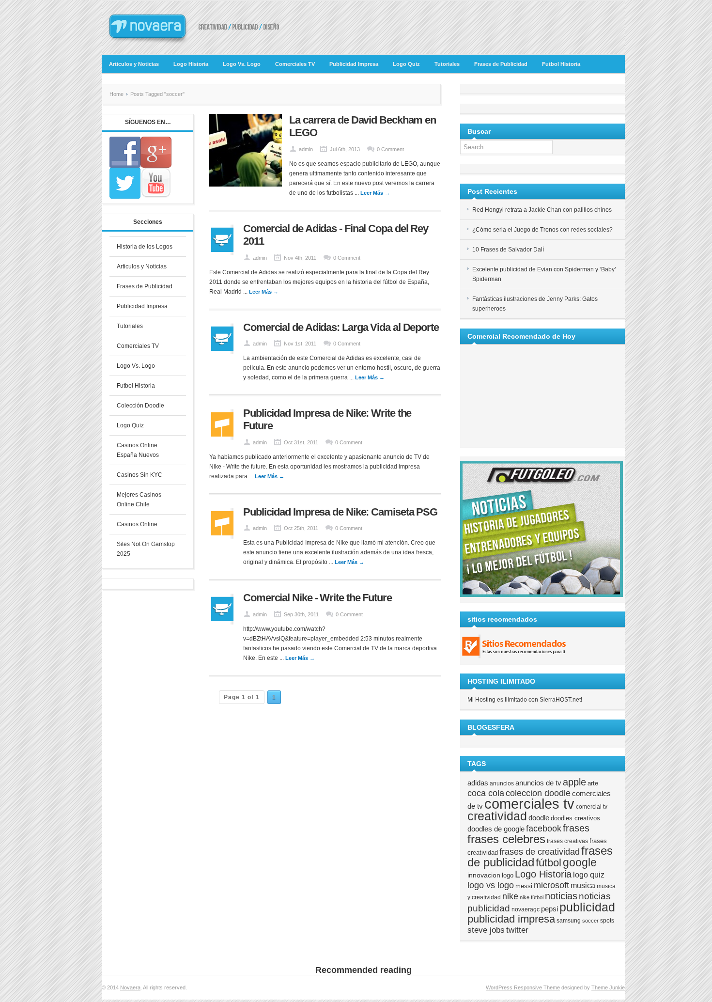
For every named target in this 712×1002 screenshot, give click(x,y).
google (580, 862)
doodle (538, 818)
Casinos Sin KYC (139, 474)
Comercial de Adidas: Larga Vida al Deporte (341, 327)
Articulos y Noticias (134, 64)
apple (574, 782)
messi (523, 886)
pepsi (549, 909)
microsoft (551, 885)
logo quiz (588, 874)
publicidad (587, 907)
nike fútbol (531, 897)
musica (583, 885)
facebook (543, 828)
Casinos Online (137, 524)
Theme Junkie (608, 987)
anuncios (502, 783)
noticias (561, 896)
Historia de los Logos (144, 246)
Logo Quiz (406, 64)
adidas (477, 783)
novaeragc (525, 909)
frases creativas (567, 841)
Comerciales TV (295, 64)
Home (116, 94)
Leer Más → (375, 193)
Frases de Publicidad (500, 64)
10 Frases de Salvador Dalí (508, 249)
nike (510, 896)
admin (306, 149)
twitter (517, 930)
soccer (590, 921)
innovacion (483, 875)
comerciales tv (529, 804)
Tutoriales (447, 64)
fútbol (548, 863)
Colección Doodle (140, 405)
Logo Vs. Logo (242, 64)
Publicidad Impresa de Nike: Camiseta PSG (340, 512)
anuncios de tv (538, 783)
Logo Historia (190, 64)
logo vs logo (490, 885)
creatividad (497, 816)
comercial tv (591, 806)
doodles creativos (575, 818)
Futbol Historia (561, 64)
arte (593, 783)
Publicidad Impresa (353, 64)
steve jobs (486, 930)
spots (607, 920)
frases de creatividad (539, 852)
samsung (569, 920)
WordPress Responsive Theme (523, 987)
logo (507, 875)
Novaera (130, 987)
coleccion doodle (538, 793)
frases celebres (506, 838)
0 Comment (390, 149)
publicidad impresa (511, 919)
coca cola (485, 793)
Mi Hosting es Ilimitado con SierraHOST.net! (524, 699)
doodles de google (496, 829)
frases (576, 828)
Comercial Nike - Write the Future (317, 598)
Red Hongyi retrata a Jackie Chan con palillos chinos (542, 209)
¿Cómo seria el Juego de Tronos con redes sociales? (542, 229)
